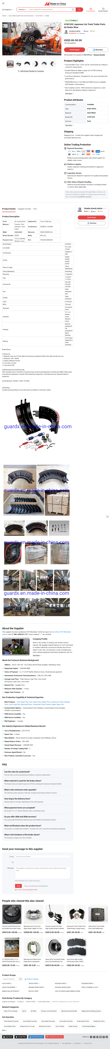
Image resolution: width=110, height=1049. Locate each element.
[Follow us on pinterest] (103, 1037)
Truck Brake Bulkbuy (88, 1026)
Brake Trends (73, 1026)
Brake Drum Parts (45, 1026)
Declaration (77, 1043)
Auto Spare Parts (35, 702)
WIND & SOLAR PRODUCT (10, 991)
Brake (47, 16)
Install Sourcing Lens (56, 1037)
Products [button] (22, 9)
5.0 (87, 211)
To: (13, 862)
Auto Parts (39, 16)
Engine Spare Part (57, 704)
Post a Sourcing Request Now (26, 890)
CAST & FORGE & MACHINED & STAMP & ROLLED (71, 991)
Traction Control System (49, 1011)
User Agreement (66, 1043)
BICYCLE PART (33, 991)
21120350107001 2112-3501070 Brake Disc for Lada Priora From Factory (11, 961)
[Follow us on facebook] (91, 1037)
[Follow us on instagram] (97, 1037)
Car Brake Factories (66, 1021)
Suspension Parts (57, 702)
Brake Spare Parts (83, 1021)
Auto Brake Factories (30, 1021)
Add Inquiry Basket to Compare (32, 71)
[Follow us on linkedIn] (107, 1037)
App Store (7, 1037)
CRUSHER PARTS (87, 983)
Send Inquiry (74, 50)
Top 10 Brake (59, 1026)
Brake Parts (46, 702)
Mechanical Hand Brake (69, 1011)
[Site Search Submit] (79, 9)
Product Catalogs (32, 979)
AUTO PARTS (6, 983)
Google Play (21, 1037)
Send (18, 886)
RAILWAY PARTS (60, 983)
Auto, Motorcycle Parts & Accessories (20, 16)
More (4, 1030)
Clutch (24, 1011)
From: (12, 857)
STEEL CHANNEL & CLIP (89, 987)
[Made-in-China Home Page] (55, 4)
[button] (3, 3)
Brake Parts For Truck (27, 1026)
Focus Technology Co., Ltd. (40, 1043)
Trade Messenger (36, 1037)
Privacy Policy (88, 1043)
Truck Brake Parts (10, 1026)
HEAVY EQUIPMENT (8, 987)
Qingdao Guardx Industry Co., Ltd (75, 31)
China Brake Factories (11, 1021)
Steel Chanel (45, 704)
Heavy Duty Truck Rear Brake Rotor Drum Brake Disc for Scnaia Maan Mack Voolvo (55, 961)
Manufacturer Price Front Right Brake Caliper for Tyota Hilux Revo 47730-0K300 (33, 928)
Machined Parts (26, 704)
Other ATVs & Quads (10, 1011)
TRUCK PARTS (33, 983)
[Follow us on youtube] (100, 1037)
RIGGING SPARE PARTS (63, 987)
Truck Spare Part (22, 702)
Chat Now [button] (99, 50)
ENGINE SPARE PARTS (36, 987)
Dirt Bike (33, 1011)
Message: (11, 868)
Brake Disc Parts (99, 1021)
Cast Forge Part (14, 704)
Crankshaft (37, 704)
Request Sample (99, 55)
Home (4, 16)
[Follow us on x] (94, 1037)
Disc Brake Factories (48, 1021)
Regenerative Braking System (91, 1011)
